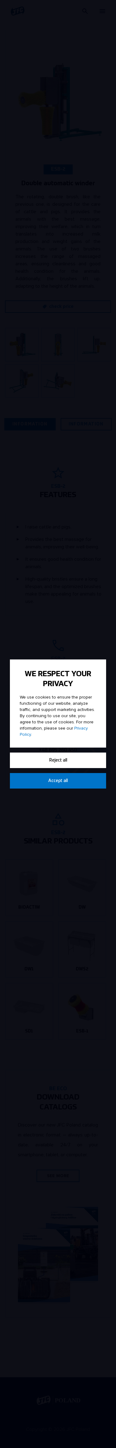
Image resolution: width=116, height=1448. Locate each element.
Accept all (58, 781)
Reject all (58, 760)
